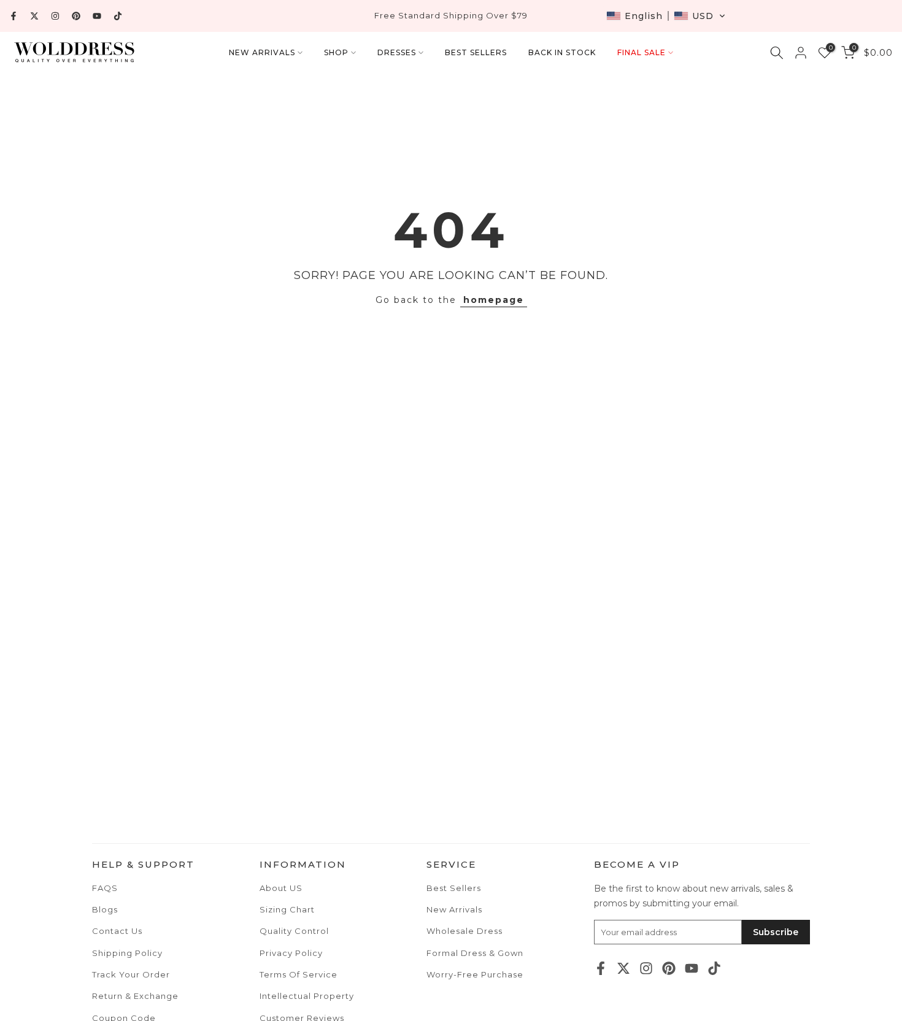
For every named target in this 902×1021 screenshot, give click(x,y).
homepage (493, 299)
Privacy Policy (291, 953)
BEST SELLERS (476, 52)
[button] (666, 16)
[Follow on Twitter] (34, 16)
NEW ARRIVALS (262, 52)
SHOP (336, 52)
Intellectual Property (307, 996)
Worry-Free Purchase (474, 974)
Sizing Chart (287, 909)
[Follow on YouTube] (97, 16)
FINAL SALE (641, 52)
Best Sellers (453, 888)
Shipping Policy (127, 953)
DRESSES (396, 52)
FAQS (105, 888)
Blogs (105, 909)
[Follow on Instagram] (55, 16)
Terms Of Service (298, 974)
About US (281, 888)
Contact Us (117, 931)
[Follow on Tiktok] (118, 16)
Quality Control (294, 931)
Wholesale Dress (464, 931)
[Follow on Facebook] (13, 16)
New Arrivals (454, 909)
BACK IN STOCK (562, 52)
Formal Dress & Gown (474, 953)
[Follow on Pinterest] (76, 16)
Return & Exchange (135, 996)
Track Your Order (131, 974)
